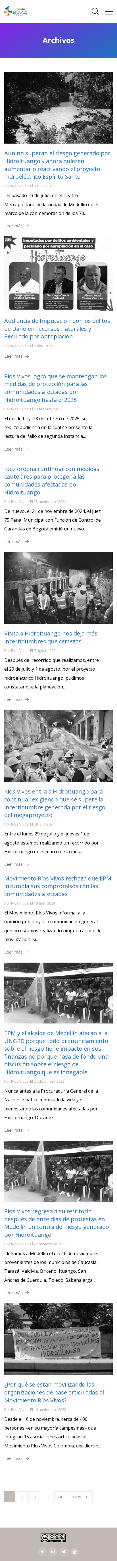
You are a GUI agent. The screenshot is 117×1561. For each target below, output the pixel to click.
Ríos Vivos (20, 185)
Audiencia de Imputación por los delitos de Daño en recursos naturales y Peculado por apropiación (57, 328)
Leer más (13, 226)
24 (59, 1497)
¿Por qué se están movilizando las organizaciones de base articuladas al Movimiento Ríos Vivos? (54, 1392)
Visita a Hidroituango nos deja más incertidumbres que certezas (50, 637)
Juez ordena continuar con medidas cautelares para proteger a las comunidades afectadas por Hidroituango (51, 480)
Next (77, 1497)
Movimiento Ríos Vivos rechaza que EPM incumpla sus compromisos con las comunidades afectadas (57, 886)
